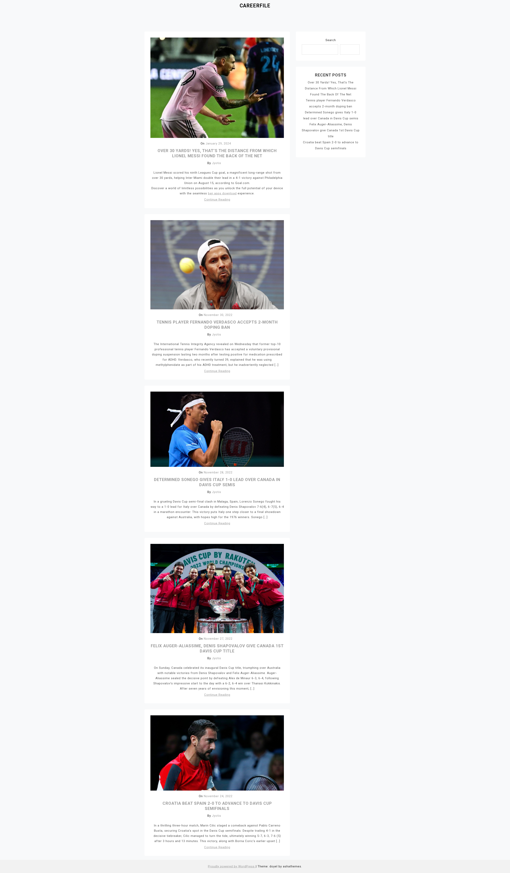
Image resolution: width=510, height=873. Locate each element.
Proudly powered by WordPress (232, 866)
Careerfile (255, 6)
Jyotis (216, 163)
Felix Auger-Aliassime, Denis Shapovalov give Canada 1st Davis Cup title (331, 130)
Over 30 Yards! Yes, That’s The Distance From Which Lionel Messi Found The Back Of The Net (330, 88)
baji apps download (222, 193)
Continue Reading (217, 199)
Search (331, 40)
